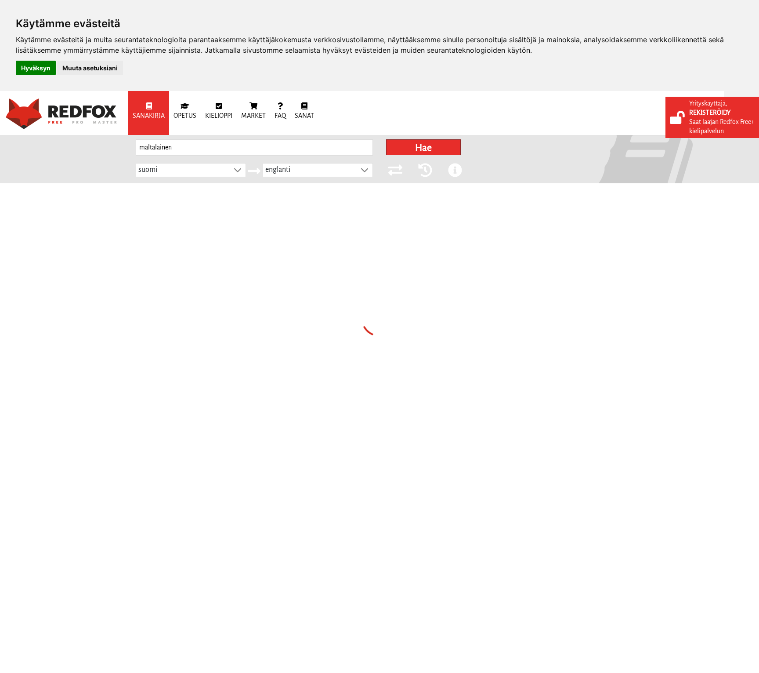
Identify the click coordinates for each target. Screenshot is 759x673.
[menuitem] (148, 113)
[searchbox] (254, 147)
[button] (238, 170)
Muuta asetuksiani (90, 68)
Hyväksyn (36, 68)
